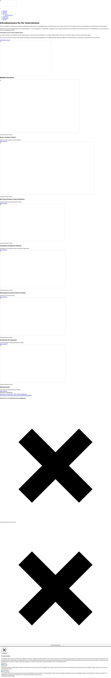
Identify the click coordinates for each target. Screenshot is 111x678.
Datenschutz (10, 394)
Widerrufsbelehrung (22, 394)
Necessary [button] (3, 663)
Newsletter (29, 395)
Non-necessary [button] (5, 670)
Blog (25, 395)
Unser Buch (5, 16)
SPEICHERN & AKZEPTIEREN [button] (8, 676)
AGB (15, 394)
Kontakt (22, 395)
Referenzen (5, 18)
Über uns (5, 14)
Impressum (3, 394)
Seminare (5, 11)
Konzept (5, 12)
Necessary (4, 664)
